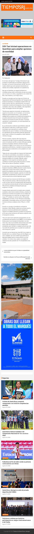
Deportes (5, 397)
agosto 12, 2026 (6, 524)
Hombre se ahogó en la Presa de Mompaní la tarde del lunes (17, 257)
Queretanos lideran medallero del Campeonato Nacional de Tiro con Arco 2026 (15, 433)
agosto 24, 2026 (6, 437)
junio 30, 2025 (5, 54)
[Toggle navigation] (3, 37)
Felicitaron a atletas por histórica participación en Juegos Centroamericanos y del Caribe (16, 520)
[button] (17, 23)
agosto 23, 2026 (6, 465)
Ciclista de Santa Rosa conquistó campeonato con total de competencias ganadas (15, 403)
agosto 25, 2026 (6, 407)
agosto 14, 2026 (6, 494)
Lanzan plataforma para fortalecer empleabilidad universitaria (16, 251)
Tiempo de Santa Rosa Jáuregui (21, 531)
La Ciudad (5, 43)
